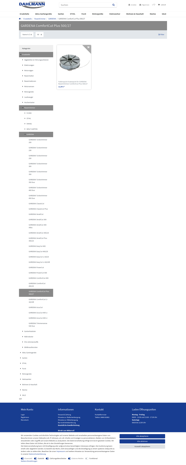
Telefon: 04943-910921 (102, 417)
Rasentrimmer (40, 18)
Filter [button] (162, 34)
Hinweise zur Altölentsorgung (68, 420)
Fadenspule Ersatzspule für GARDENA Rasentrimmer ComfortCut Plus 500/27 (73, 83)
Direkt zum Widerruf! (66, 430)
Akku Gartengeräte (43, 14)
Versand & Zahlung (64, 415)
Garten (61, 14)
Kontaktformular (101, 415)
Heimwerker (114, 14)
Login (23, 415)
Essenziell (28, 458)
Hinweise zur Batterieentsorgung (69, 417)
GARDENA (52, 18)
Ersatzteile (24, 14)
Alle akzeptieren (142, 436)
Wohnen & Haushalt (135, 14)
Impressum (60, 451)
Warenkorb (24, 420)
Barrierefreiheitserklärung (67, 423)
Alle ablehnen (142, 441)
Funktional (93, 458)
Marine (153, 14)
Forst (83, 14)
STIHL (72, 14)
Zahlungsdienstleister (58, 458)
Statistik (41, 458)
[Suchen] (113, 5)
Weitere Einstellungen (29, 461)
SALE (164, 14)
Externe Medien (78, 458)
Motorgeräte (97, 14)
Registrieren (25, 417)
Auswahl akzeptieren (142, 446)
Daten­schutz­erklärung (37, 454)
